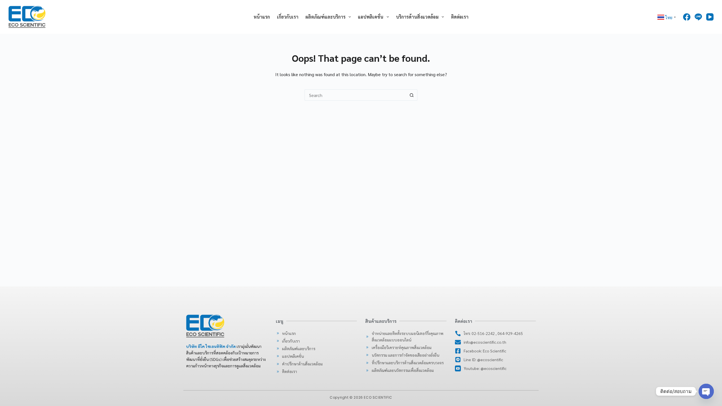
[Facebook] (686, 17)
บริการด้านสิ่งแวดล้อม (417, 17)
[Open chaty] (706, 391)
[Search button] (411, 95)
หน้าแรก (262, 17)
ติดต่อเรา (459, 17)
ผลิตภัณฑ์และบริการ (325, 17)
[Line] (698, 17)
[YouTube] (710, 17)
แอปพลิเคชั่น (370, 17)
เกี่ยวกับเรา (287, 17)
